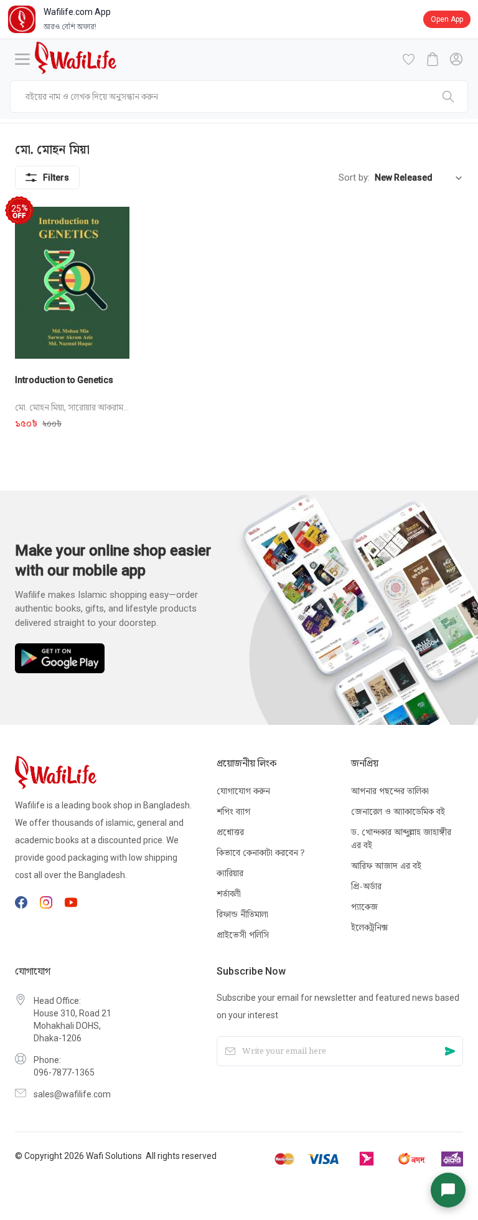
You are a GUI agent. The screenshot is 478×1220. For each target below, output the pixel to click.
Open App (447, 19)
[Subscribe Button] (450, 1051)
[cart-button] (432, 59)
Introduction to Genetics (64, 380)
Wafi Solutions (114, 1156)
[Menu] (22, 59)
